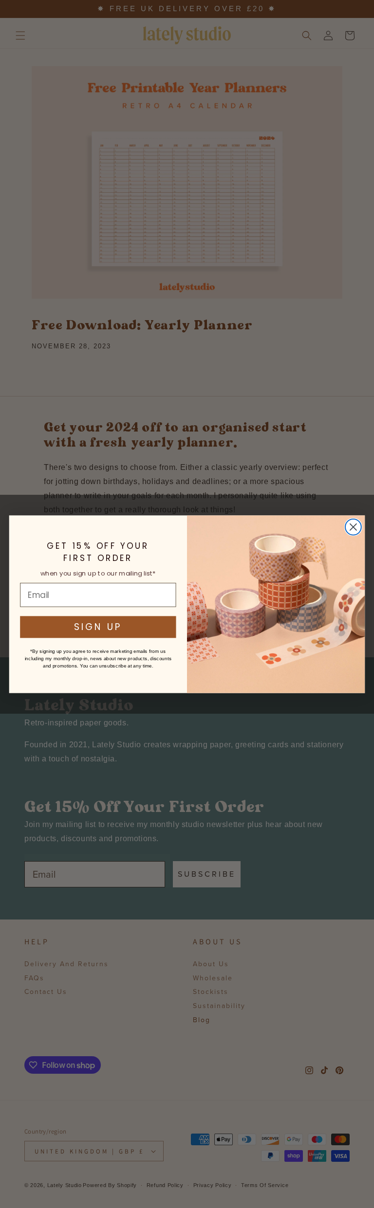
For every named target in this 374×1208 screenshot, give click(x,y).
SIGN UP (98, 626)
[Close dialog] (353, 527)
